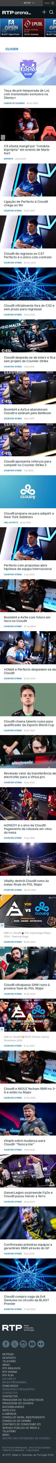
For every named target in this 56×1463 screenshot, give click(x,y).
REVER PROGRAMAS (14, 1382)
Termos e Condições (13, 1450)
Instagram (23, 1344)
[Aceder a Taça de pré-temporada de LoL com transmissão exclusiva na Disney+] (28, 68)
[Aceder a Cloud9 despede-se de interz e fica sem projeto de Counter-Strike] (28, 335)
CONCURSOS (10, 1385)
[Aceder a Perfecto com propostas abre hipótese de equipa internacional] (28, 543)
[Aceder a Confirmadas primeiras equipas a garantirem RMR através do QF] (28, 1222)
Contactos (10, 1392)
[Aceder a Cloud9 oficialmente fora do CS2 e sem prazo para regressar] (28, 283)
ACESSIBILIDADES (13, 1406)
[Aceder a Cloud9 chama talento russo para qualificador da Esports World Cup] (28, 699)
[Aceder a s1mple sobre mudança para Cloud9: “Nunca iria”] (28, 1119)
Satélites (8, 1410)
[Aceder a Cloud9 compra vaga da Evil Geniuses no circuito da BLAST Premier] (28, 1274)
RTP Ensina (9, 1371)
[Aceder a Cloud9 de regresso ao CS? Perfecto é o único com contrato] (28, 231)
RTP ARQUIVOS (11, 1368)
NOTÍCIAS (8, 1354)
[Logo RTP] (18, 1328)
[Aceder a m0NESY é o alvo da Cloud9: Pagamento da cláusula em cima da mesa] (28, 803)
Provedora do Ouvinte (18, 1403)
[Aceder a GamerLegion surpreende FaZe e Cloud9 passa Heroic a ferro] (28, 1171)
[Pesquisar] (51, 14)
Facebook (6, 1344)
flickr (41, 1344)
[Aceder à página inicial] (18, 12)
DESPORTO (9, 1357)
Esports (9, 159)
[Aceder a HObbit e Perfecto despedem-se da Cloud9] (28, 647)
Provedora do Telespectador (22, 1399)
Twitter (15, 1344)
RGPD (5, 1434)
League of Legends (14, 103)
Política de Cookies (39, 1448)
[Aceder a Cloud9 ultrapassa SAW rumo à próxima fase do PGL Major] (28, 963)
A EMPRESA (9, 1413)
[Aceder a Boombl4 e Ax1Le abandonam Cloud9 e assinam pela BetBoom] (28, 387)
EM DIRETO (9, 1378)
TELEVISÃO (9, 1361)
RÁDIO (6, 1364)
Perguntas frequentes (18, 1389)
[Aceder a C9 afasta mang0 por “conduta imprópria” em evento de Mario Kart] (28, 124)
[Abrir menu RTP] (28, 3)
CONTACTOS (10, 1396)
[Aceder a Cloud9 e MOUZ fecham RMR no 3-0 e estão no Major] (28, 1067)
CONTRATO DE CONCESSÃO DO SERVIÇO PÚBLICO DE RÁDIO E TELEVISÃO (21, 1428)
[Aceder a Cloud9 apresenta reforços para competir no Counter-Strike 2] (28, 439)
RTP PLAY (8, 1375)
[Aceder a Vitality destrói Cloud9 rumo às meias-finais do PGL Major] (28, 859)
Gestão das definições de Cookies (26, 1438)
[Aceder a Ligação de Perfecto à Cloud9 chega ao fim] (28, 180)
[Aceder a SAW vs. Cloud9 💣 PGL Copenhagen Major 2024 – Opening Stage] (28, 911)
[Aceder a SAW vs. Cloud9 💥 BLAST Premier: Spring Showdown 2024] (28, 1015)
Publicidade (32, 1450)
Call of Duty (11, 522)
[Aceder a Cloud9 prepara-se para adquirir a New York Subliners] (28, 491)
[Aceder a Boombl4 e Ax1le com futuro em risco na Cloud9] (28, 595)
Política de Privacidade (14, 1448)
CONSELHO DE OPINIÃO (16, 1420)
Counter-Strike (13, 211)
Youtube (32, 1344)
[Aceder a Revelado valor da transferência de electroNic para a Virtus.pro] (28, 751)
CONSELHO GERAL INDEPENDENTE (23, 1417)
